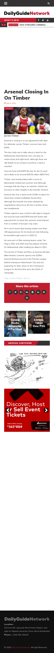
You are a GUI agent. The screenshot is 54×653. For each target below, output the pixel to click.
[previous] (8, 410)
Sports (13, 25)
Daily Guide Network (20, 647)
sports (26, 278)
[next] (46, 410)
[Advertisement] (27, 58)
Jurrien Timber (16, 278)
